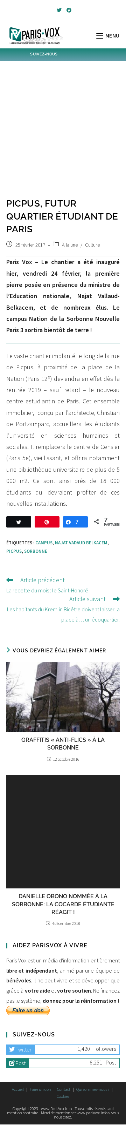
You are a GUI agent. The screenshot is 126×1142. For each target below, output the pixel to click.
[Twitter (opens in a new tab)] (59, 10)
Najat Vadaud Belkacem (81, 543)
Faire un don (40, 1089)
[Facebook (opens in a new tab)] (67, 10)
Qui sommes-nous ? (92, 1089)
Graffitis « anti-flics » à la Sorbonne (63, 744)
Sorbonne (35, 551)
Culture (92, 245)
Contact (63, 1089)
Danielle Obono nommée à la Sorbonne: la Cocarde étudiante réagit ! (63, 904)
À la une (70, 245)
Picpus (14, 551)
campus (43, 543)
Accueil (18, 1089)
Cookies (63, 1096)
